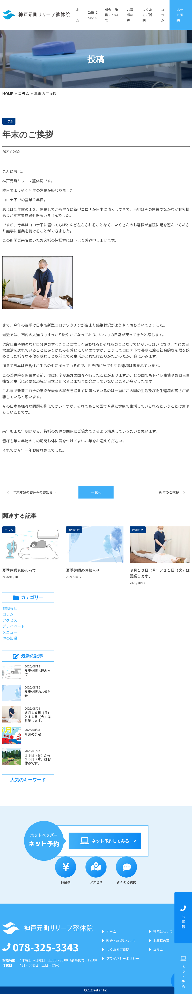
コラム (162, 14)
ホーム (77, 14)
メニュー (9, 632)
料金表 (65, 882)
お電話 (183, 922)
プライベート (13, 626)
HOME (7, 93)
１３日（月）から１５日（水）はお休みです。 (38, 759)
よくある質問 (126, 882)
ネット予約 (180, 14)
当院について (93, 15)
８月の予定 (33, 734)
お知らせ (74, 530)
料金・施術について (111, 14)
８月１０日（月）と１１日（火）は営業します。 (38, 716)
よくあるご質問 (147, 14)
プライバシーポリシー (122, 958)
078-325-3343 (46, 947)
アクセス (9, 620)
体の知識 (9, 638)
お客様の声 (130, 14)
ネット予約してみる (110, 841)
